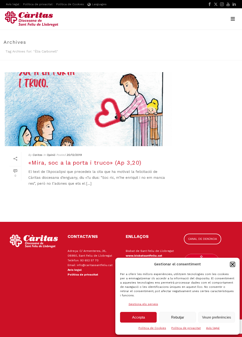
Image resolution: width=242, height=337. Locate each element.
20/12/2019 (74, 155)
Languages (99, 4)
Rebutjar (177, 317)
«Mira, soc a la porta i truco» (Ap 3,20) (84, 162)
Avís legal (213, 328)
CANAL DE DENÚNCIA (202, 239)
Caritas (37, 155)
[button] (232, 264)
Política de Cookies (152, 328)
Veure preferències (216, 317)
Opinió (51, 155)
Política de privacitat (186, 328)
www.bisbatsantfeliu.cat (144, 255)
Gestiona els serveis (143, 304)
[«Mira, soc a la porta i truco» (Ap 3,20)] (88, 109)
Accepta (138, 317)
